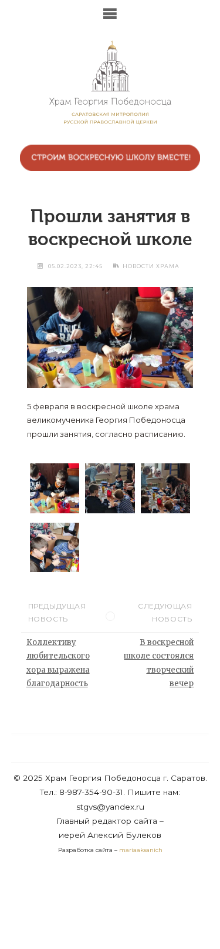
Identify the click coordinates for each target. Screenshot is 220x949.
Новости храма (151, 266)
